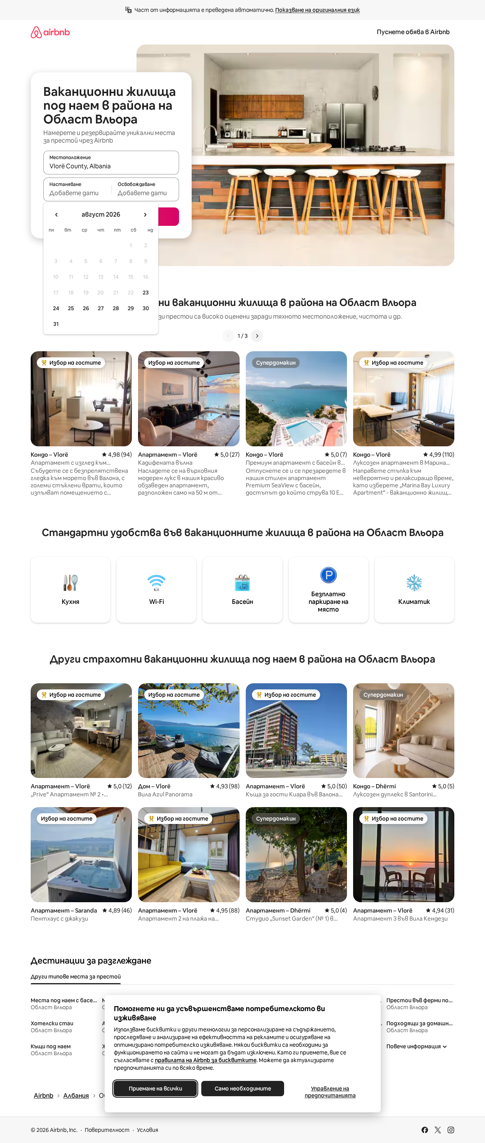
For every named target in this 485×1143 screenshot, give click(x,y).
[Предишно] (228, 336)
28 (116, 308)
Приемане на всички (155, 1088)
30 (146, 308)
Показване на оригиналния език (317, 10)
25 (71, 308)
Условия (147, 1130)
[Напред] (257, 336)
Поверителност (107, 1130)
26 (86, 308)
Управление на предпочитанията (329, 1092)
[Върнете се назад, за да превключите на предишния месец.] (56, 214)
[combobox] (111, 166)
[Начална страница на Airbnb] (50, 32)
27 (101, 308)
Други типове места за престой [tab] (76, 976)
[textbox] (77, 192)
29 (131, 308)
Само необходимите (242, 1088)
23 (146, 292)
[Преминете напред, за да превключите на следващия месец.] (145, 214)
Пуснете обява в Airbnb (413, 32)
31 (56, 324)
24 (56, 308)
